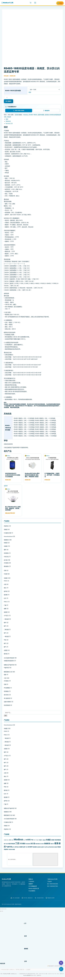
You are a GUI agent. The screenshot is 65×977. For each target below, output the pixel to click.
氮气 (5, 647)
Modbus (25, 114)
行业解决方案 (7, 533)
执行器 (5, 560)
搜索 (6, 715)
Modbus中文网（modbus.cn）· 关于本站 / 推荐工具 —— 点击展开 (16, 969)
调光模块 (6, 566)
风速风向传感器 (12, 849)
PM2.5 (6, 601)
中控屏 (5, 574)
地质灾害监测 (11, 843)
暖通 (56, 843)
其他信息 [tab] (8, 121)
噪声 (5, 622)
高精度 (9, 117)
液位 (5, 588)
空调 (5, 570)
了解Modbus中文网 (52, 879)
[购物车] (30, 2)
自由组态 (39, 847)
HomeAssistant (8, 536)
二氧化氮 (6, 629)
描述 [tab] (7, 119)
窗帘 (5, 549)
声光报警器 (7, 688)
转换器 (5, 542)
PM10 (5, 581)
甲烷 (5, 640)
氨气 (5, 626)
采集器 (5, 529)
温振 (5, 674)
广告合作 (49, 881)
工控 (5, 678)
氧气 (5, 643)
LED (12, 840)
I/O (7, 840)
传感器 (5, 546)
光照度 (5, 650)
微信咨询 (47, 110)
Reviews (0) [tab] (9, 123)
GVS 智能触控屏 (33, 886)
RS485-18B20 (33, 114)
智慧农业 (31, 879)
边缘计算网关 (7, 701)
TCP (35, 840)
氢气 (5, 633)
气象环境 (6, 667)
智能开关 (52, 843)
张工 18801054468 (52, 883)
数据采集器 (38, 843)
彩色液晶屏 (28, 843)
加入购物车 (8, 101)
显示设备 (6, 695)
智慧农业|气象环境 (9, 665)
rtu (32, 840)
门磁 (5, 605)
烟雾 (5, 608)
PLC (24, 840)
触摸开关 (43, 847)
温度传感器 (41, 114)
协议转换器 (7, 705)
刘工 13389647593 (52, 886)
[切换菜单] (35, 2)
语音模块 (6, 553)
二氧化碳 (6, 619)
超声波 (5, 591)
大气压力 (6, 615)
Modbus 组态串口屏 (34, 888)
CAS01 (5, 840)
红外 (5, 598)
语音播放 (6, 691)
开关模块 (6, 563)
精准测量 (35, 847)
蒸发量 (5, 595)
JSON (10, 840)
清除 (30, 92)
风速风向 (6, 526)
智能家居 (6, 540)
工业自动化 (31, 881)
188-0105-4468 (19, 110)
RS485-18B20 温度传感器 (13, 90)
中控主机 (6, 556)
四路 (7, 843)
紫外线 (5, 654)
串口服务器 (7, 698)
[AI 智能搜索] (61, 963)
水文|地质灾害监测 (9, 658)
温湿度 (17, 114)
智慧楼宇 (31, 883)
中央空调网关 (32, 890)
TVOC (37, 840)
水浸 (5, 584)
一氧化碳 (6, 636)
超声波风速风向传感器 (52, 847)
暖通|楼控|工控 (8, 672)
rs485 (28, 840)
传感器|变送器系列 (9, 660)
